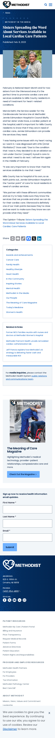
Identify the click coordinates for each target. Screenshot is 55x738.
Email (11, 531)
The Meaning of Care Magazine (21, 302)
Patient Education (11, 651)
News (7, 12)
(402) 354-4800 (11, 591)
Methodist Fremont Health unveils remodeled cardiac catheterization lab (27, 342)
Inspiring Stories (14, 283)
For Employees (9, 672)
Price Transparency (12, 634)
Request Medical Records (14, 638)
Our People (11, 297)
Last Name (14, 516)
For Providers (9, 676)
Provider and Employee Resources (23, 662)
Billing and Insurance (12, 630)
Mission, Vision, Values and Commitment (22, 701)
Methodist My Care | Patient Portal (19, 626)
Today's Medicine (14, 307)
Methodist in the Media (17, 293)
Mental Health (13, 288)
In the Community (15, 278)
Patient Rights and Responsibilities (18, 654)
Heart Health (12, 274)
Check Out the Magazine (22, 474)
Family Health (12, 264)
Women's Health (14, 312)
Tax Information (10, 680)
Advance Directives (12, 647)
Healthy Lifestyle (14, 269)
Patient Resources (14, 621)
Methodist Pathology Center (16, 684)
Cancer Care (12, 259)
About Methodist (13, 695)
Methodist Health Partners (15, 668)
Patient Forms (9, 642)
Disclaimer (10, 729)
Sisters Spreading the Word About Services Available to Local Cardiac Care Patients (25, 223)
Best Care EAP (9, 688)
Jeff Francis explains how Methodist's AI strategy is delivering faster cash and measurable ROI (24, 352)
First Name (14, 502)
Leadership (8, 705)
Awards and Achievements (19, 255)
